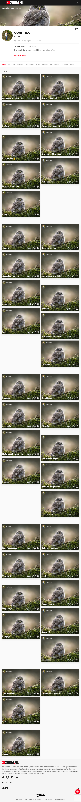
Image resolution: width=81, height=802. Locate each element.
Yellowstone (47, 182)
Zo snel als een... (9, 693)
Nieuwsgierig (48, 604)
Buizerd (5, 482)
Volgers (65, 64)
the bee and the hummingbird (52, 154)
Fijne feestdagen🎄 (11, 548)
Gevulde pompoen (10, 276)
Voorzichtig (7, 576)
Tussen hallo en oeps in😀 (52, 693)
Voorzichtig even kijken (52, 276)
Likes (38, 64)
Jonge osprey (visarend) (12, 98)
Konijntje (6, 637)
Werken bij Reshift (35, 799)
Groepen (20, 64)
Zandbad (6, 398)
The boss (46, 365)
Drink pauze (47, 660)
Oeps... (5, 754)
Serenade (6, 426)
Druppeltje (47, 632)
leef (4, 332)
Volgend (73, 64)
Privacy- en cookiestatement (54, 799)
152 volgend (37, 41)
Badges (45, 64)
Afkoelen (46, 426)
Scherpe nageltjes (50, 548)
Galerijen (11, 64)
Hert (44, 576)
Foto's (4, 64)
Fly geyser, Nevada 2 (51, 126)
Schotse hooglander (51, 487)
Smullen (45, 309)
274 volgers (27, 41)
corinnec (9, 76)
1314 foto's (18, 41)
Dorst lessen (47, 398)
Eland (4, 215)
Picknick (6, 721)
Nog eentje (7, 609)
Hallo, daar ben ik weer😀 (12, 454)
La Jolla (5, 126)
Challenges (30, 64)
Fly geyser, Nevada (10, 187)
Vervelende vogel (50, 459)
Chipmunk (6, 248)
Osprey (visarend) (49, 98)
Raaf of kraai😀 (9, 159)
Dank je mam (47, 515)
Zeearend (6, 304)
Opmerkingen (55, 64)
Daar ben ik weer (49, 248)
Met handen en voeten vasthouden (52, 337)
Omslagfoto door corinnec (11, 8)
